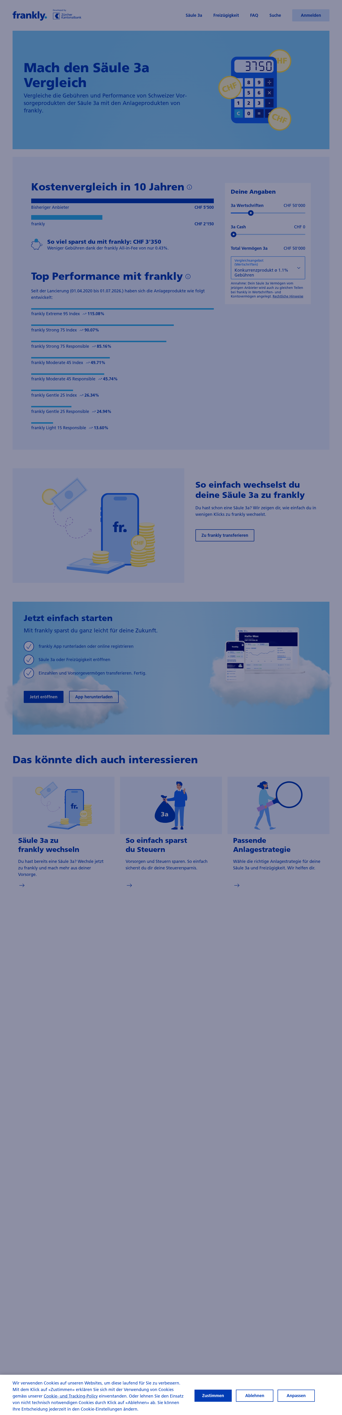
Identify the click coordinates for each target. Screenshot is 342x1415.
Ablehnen (254, 1395)
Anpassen (296, 1395)
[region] (171, 1395)
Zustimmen (213, 1395)
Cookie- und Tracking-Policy (71, 1396)
